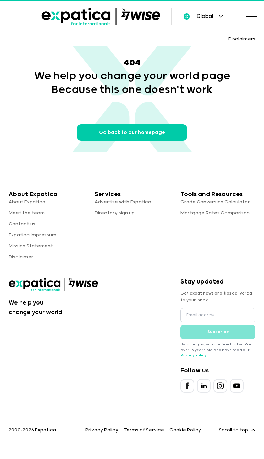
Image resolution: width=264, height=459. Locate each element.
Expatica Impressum (32, 235)
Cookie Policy (185, 430)
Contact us (22, 224)
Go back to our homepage (132, 132)
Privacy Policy (193, 355)
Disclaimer (21, 257)
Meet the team (27, 213)
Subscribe (218, 331)
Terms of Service (144, 430)
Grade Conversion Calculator (215, 202)
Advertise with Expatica (123, 202)
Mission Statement (31, 246)
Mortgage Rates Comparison (215, 213)
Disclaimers (241, 39)
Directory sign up (115, 213)
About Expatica (27, 202)
